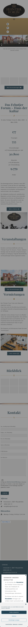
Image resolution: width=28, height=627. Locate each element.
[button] (26, 604)
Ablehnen (14, 616)
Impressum (20, 624)
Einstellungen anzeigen (14, 620)
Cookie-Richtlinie (9, 624)
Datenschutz (15, 624)
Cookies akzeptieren (14, 612)
